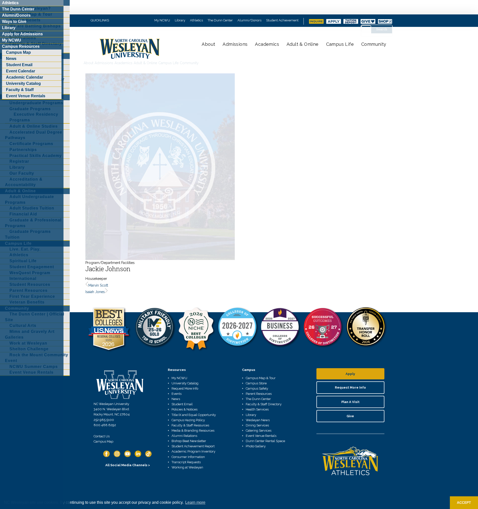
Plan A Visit (350, 402)
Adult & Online (303, 44)
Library (180, 20)
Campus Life (340, 44)
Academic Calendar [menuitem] (24, 77)
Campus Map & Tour (261, 378)
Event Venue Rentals (261, 436)
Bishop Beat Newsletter (189, 441)
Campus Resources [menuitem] (21, 46)
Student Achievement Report (193, 446)
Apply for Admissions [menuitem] (22, 34)
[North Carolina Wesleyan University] (130, 52)
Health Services (257, 409)
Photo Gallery (256, 446)
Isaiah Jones (95, 292)
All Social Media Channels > (127, 465)
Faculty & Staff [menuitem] (20, 90)
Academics (267, 44)
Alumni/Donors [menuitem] (16, 15)
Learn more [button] (195, 502)
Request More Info (185, 388)
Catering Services (258, 430)
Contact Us (102, 436)
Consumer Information (188, 457)
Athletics (196, 20)
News (176, 399)
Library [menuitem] (8, 28)
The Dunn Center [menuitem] (18, 9)
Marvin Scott (98, 285)
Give (350, 416)
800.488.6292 (105, 425)
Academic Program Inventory (193, 451)
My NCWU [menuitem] (11, 40)
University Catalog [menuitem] (23, 83)
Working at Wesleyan (187, 467)
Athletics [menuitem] (10, 3)
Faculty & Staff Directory (264, 404)
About (208, 44)
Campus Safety (257, 388)
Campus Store (256, 383)
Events (176, 394)
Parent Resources (259, 394)
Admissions (235, 44)
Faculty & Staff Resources (190, 425)
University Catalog (185, 383)
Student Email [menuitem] (19, 65)
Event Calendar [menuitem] (20, 71)
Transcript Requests (186, 462)
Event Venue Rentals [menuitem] (25, 96)
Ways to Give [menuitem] (14, 21)
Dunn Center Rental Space (265, 441)
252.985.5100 (104, 420)
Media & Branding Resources (193, 430)
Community (373, 44)
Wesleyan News (258, 420)
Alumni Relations (184, 436)
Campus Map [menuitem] (18, 52)
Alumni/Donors (249, 20)
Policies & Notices (184, 409)
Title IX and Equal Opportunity (194, 415)
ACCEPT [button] (464, 503)
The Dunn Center (220, 20)
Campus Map (103, 441)
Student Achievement (282, 20)
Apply (350, 374)
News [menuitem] (11, 58)
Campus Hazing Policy (188, 420)
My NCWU (162, 20)
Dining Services (257, 425)
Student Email (182, 404)
